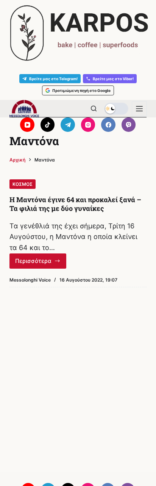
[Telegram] (68, 124)
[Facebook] (108, 124)
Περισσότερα (39, 263)
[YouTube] (27, 124)
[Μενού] (139, 108)
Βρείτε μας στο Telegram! (53, 78)
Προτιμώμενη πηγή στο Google (81, 90)
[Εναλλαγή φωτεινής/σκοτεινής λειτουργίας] (116, 109)
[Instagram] (88, 124)
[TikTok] (48, 124)
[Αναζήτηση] (94, 108)
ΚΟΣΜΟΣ (22, 184)
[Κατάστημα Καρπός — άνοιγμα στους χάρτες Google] (78, 33)
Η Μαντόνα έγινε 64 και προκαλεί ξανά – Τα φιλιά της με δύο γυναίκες (75, 204)
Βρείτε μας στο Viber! (113, 78)
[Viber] (129, 124)
